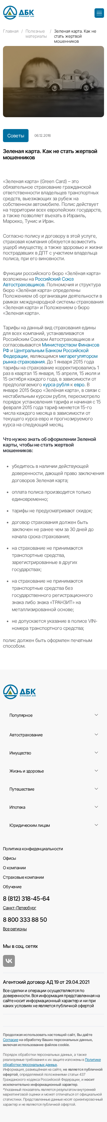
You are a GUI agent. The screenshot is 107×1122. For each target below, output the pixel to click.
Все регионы (15, 928)
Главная (10, 31)
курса (49, 384)
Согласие (10, 1039)
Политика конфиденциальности (33, 848)
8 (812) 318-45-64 (26, 898)
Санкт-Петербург (19, 907)
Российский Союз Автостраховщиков (38, 281)
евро (79, 384)
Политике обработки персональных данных (52, 1062)
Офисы (9, 858)
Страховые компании (23, 877)
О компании (14, 867)
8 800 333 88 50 (25, 919)
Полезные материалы (36, 33)
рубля (62, 384)
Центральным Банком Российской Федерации (46, 353)
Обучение (12, 886)
